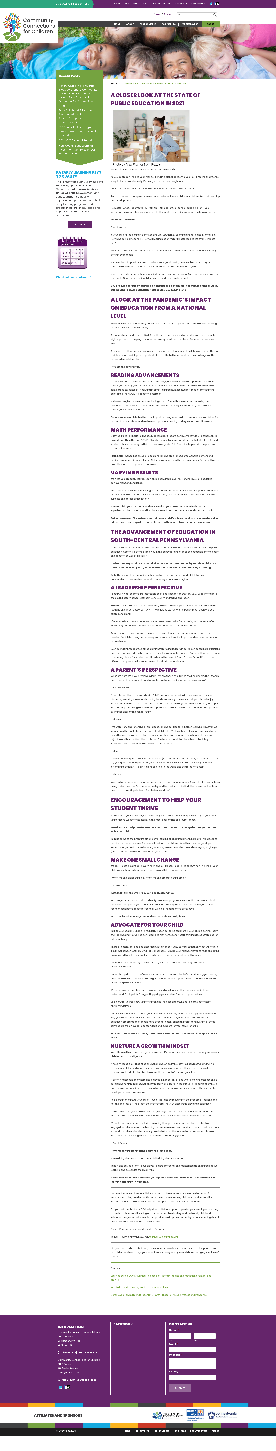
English (157, 14)
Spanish (168, 14)
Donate (211, 24)
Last (196, 1340)
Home (117, 24)
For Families (169, 24)
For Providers (148, 24)
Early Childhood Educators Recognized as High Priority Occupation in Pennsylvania (76, 116)
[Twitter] (60, 1387)
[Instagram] (68, 1387)
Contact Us (181, 3)
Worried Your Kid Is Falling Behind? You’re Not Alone (139, 1287)
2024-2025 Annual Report (75, 140)
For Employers (189, 24)
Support (155, 3)
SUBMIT (180, 1388)
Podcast (117, 3)
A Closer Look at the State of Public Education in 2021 (153, 83)
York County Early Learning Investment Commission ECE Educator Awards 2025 (77, 149)
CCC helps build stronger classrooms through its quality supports (78, 131)
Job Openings (198, 3)
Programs (180, 1430)
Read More (80, 224)
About (130, 24)
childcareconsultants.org (163, 1236)
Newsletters (132, 3)
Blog (144, 3)
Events (167, 3)
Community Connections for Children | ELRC (29, 27)
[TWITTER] (211, 3)
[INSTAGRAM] (218, 3)
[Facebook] (64, 1387)
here (87, 277)
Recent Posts (69, 76)
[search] (219, 14)
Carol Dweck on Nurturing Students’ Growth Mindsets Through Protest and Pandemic (159, 1295)
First (171, 1340)
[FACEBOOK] (214, 3)
